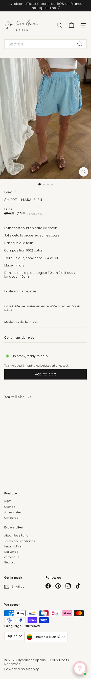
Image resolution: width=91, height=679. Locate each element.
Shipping (29, 366)
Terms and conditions (19, 541)
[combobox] (45, 44)
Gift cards (11, 518)
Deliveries (11, 552)
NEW (7, 501)
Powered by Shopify (21, 669)
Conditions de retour (20, 337)
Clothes (9, 507)
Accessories (12, 512)
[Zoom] (83, 172)
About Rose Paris (16, 535)
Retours (9, 562)
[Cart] (71, 25)
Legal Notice (12, 546)
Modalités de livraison (21, 322)
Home (8, 192)
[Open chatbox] (80, 668)
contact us (11, 557)
